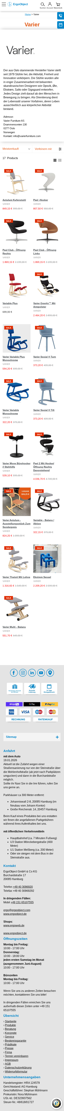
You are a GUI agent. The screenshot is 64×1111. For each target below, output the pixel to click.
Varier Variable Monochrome (11, 412)
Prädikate (11, 1044)
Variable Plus (10, 303)
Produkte (10, 1025)
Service (9, 1036)
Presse (9, 1048)
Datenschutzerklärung (18, 1067)
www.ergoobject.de (15, 913)
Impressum (11, 1060)
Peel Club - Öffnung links (44, 252)
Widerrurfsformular (16, 1071)
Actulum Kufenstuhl (14, 200)
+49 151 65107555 (22, 902)
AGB (8, 1063)
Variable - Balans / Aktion (43, 522)
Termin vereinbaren (16, 1056)
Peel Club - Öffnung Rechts (14, 252)
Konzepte (11, 1032)
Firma (8, 1052)
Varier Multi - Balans (14, 627)
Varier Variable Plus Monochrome (14, 358)
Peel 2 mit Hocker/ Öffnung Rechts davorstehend (43, 467)
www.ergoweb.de (13, 925)
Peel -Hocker (40, 200)
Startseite (10, 1021)
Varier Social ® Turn (44, 356)
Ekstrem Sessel (42, 577)
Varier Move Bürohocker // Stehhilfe (16, 465)
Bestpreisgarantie (15, 1040)
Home (28, 14)
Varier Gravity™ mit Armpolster (44, 305)
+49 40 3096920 (23, 886)
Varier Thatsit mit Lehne (16, 577)
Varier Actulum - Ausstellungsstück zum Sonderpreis (16, 523)
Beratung (10, 1029)
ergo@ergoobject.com (16, 910)
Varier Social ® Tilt (43, 410)
